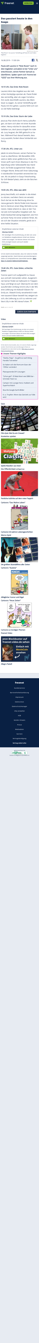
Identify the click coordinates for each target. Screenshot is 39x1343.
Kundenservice (19, 688)
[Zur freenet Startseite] (7, 3)
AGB (19, 715)
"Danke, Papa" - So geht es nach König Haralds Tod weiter (17, 359)
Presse (19, 725)
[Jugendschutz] (19, 753)
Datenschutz (19, 702)
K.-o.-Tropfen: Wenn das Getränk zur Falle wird (19, 395)
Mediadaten (19, 729)
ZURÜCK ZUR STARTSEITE (26, 312)
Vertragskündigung (19, 738)
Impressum (20, 697)
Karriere (19, 734)
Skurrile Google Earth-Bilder (13, 390)
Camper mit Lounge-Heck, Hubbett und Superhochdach (18, 384)
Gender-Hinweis (19, 720)
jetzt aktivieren (10, 247)
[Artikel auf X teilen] (37, 60)
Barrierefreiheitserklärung (19, 693)
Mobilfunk (28, 3)
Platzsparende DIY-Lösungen (14, 372)
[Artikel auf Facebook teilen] (33, 60)
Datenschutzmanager (19, 706)
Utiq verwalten (19, 711)
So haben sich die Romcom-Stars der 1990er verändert (17, 365)
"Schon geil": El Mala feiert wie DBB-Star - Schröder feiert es (18, 377)
